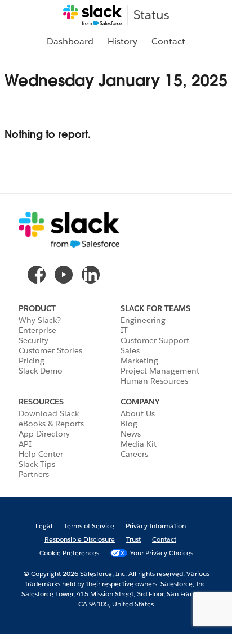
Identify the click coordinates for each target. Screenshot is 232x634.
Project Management (160, 371)
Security (33, 340)
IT (124, 330)
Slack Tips (37, 464)
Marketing (139, 361)
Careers (134, 454)
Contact (168, 41)
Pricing (31, 361)
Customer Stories (50, 350)
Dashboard (70, 41)
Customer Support (155, 340)
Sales (130, 350)
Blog (129, 424)
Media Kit (139, 444)
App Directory (44, 434)
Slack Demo (41, 371)
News (131, 434)
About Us (138, 413)
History (122, 41)
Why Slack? (40, 320)
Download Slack (49, 413)
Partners (34, 474)
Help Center (41, 454)
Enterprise (37, 330)
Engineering (143, 320)
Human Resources (154, 381)
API (25, 444)
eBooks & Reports (51, 424)
